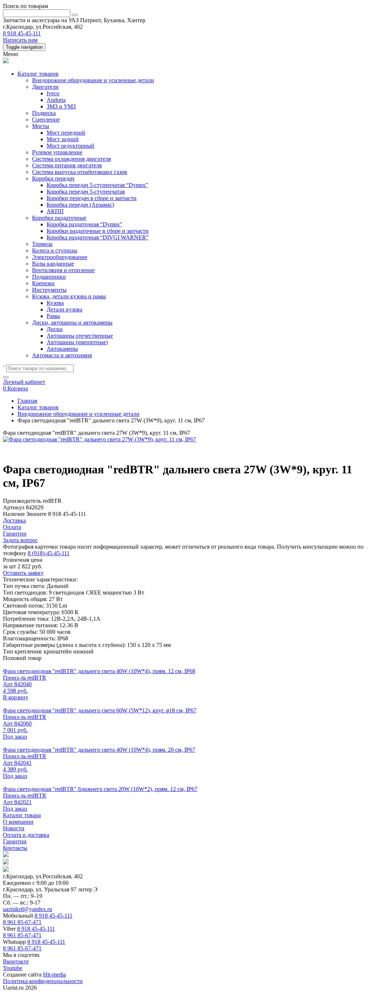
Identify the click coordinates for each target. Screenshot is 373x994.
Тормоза (42, 244)
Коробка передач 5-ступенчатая (86, 191)
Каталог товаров (38, 74)
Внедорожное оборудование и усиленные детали (93, 80)
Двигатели (45, 87)
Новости (13, 828)
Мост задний (63, 139)
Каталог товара (22, 815)
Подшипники (49, 277)
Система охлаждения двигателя (71, 159)
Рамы (53, 316)
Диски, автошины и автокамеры (72, 322)
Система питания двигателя (67, 165)
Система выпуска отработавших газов (79, 172)
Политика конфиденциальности (43, 981)
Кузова (55, 303)
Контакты (15, 848)
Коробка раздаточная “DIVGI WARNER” (98, 237)
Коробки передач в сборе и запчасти (92, 198)
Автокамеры (62, 349)
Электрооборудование (59, 257)
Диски (55, 329)
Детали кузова (64, 309)
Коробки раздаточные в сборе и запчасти (98, 231)
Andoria (56, 100)
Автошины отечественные (80, 336)
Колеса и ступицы (54, 250)
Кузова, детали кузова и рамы (69, 296)
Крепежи (43, 283)
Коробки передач (53, 178)
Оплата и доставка (26, 835)
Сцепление (46, 119)
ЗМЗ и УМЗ (61, 106)
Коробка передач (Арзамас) (80, 205)
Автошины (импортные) (77, 342)
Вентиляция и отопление (63, 270)
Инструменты (49, 290)
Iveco (53, 93)
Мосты (40, 126)
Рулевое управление (57, 152)
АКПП (55, 211)
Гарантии (15, 841)
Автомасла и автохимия (62, 355)
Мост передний (66, 133)
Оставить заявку (23, 573)
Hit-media (54, 974)
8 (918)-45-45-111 (49, 553)
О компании (18, 822)
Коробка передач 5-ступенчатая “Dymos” (97, 185)
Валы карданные (53, 264)
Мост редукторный (70, 146)
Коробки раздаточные (59, 218)
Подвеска (44, 113)
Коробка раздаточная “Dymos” (84, 224)
